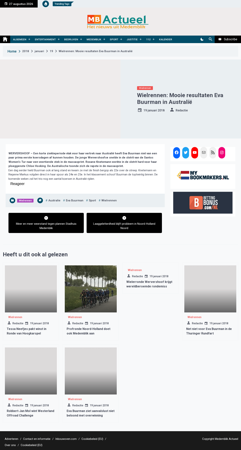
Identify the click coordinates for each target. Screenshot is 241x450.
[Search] (210, 39)
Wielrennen (145, 88)
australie (54, 200)
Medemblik (94, 39)
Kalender (165, 39)
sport (92, 200)
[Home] (5, 39)
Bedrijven (71, 39)
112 (148, 39)
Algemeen (19, 39)
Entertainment (45, 39)
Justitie (132, 39)
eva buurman (74, 200)
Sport (114, 39)
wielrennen (109, 200)
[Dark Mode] (202, 39)
